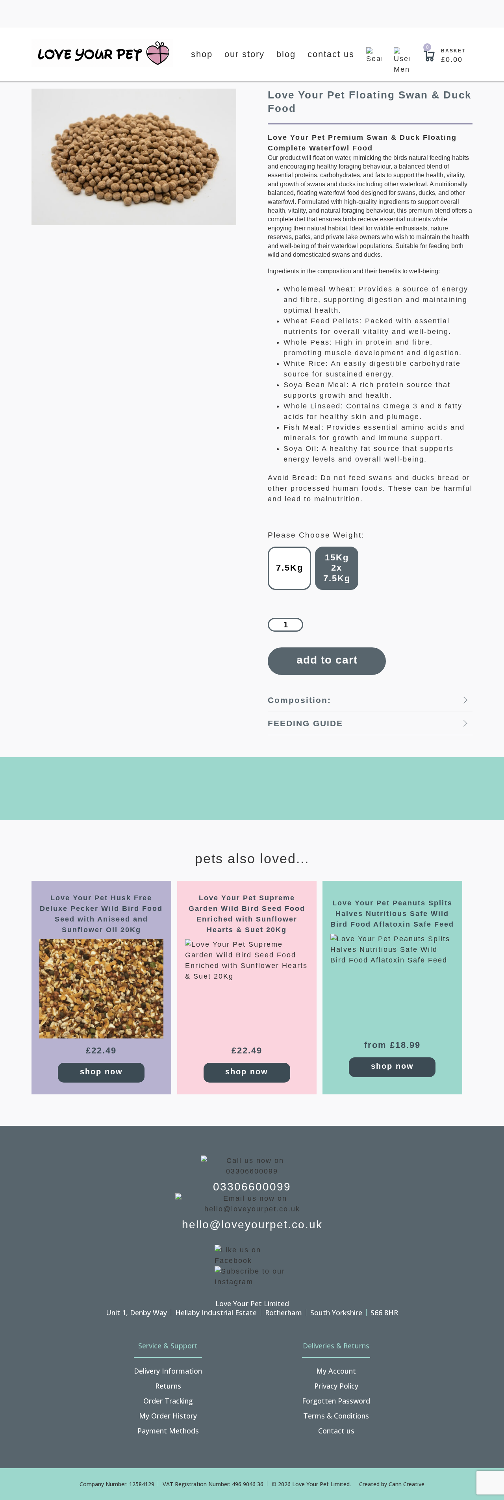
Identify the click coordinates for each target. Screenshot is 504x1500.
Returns (168, 1386)
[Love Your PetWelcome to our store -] (102, 53)
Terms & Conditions (336, 1415)
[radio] (289, 568)
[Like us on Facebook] (252, 1255)
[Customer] (401, 61)
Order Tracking (168, 1400)
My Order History (168, 1415)
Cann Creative (406, 1484)
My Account (336, 1371)
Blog (286, 54)
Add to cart (327, 660)
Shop (202, 54)
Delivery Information (168, 1371)
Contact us (331, 54)
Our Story (244, 54)
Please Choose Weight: (316, 535)
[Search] (374, 61)
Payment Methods (168, 1430)
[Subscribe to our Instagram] (252, 1276)
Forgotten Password (336, 1400)
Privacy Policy (336, 1386)
